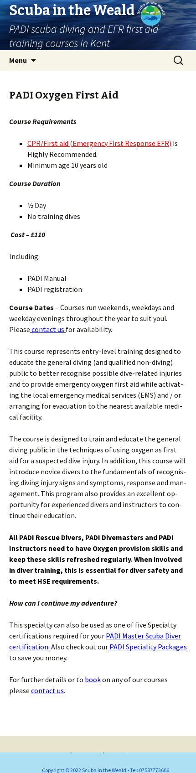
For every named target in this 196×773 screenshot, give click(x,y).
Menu (18, 60)
